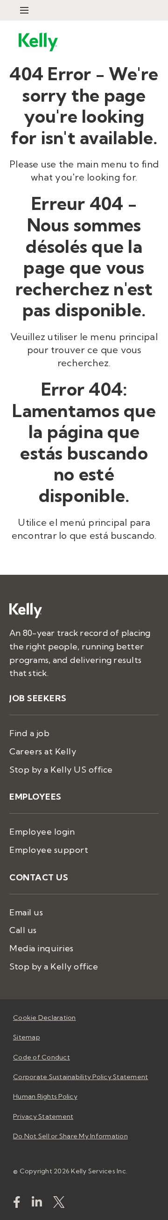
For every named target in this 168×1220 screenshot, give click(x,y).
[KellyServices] (58, 1204)
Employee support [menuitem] (48, 849)
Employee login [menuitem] (42, 831)
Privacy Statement (43, 1116)
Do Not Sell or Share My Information (70, 1136)
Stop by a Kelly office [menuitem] (53, 966)
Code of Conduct (41, 1057)
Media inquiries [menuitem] (41, 948)
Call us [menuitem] (23, 930)
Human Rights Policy (45, 1096)
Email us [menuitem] (26, 912)
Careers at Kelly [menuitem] (42, 751)
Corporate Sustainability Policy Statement (80, 1077)
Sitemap (26, 1037)
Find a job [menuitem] (29, 733)
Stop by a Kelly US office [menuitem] (61, 769)
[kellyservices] (17, 1204)
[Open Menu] (24, 10)
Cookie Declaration (44, 1017)
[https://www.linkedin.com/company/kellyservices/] (37, 1204)
